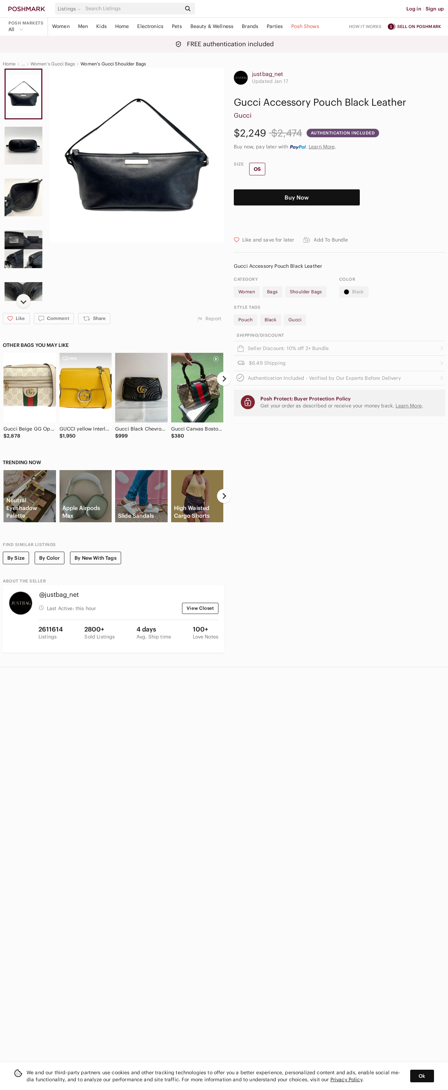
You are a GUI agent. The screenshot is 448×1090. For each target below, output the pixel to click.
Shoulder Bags (306, 292)
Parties (275, 26)
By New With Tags (95, 558)
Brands (250, 26)
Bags (272, 292)
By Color (49, 558)
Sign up (435, 9)
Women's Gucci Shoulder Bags (113, 64)
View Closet (200, 608)
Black (358, 292)
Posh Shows (305, 26)
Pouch (245, 320)
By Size (15, 558)
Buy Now (297, 197)
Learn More (322, 147)
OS (257, 169)
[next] (23, 301)
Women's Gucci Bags (52, 64)
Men (83, 26)
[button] (70, 8)
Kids (101, 26)
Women (61, 26)
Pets (177, 26)
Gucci (243, 115)
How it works (365, 26)
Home (122, 26)
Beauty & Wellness (212, 26)
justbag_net (268, 73)
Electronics (150, 26)
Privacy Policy (346, 1079)
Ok (422, 1076)
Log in (413, 9)
